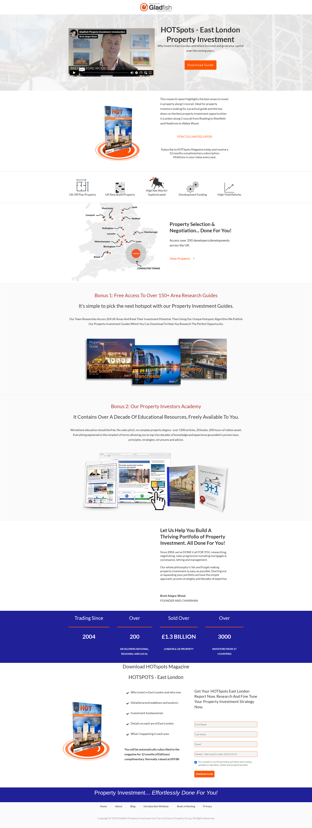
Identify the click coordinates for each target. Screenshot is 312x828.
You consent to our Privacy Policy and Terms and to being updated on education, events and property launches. (225, 763)
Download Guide (204, 774)
